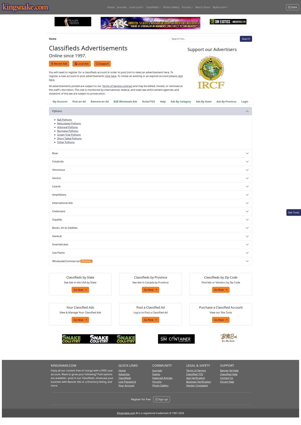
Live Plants (58, 252)
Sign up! (163, 399)
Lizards (56, 186)
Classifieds (125, 378)
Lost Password (127, 382)
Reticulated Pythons (69, 123)
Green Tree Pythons (69, 134)
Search (246, 39)
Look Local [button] (135, 7)
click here (110, 76)
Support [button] (104, 63)
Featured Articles (162, 378)
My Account (60, 101)
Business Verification (198, 382)
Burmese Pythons (67, 131)
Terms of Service (196, 370)
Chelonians (58, 211)
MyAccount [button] (219, 7)
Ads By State (203, 101)
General (57, 236)
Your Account (126, 385)
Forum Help (227, 382)
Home (110, 7)
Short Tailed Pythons (69, 138)
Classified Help (229, 374)
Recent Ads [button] (60, 63)
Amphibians (59, 194)
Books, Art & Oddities (65, 228)
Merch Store (202, 7)
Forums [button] (186, 7)
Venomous (58, 170)
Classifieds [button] (152, 7)
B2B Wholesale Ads (125, 101)
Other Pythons (66, 142)
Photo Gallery (171, 7)
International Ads (62, 203)
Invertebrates (60, 244)
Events (156, 374)
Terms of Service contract (117, 86)
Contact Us (226, 378)
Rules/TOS (148, 101)
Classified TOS (194, 374)
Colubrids (58, 161)
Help (163, 101)
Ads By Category (181, 101)
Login (244, 101)
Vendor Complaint (197, 385)
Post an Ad (79, 101)
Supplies (57, 219)
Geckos (56, 178)
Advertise (124, 374)
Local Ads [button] (83, 63)
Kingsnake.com (126, 413)
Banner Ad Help (229, 370)
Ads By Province (226, 101)
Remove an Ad (100, 101)
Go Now (79, 290)
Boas (55, 153)
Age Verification (195, 378)
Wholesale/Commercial (71, 261)
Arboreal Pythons (67, 127)
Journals (122, 7)
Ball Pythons (64, 119)
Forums (156, 382)
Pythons (57, 111)
